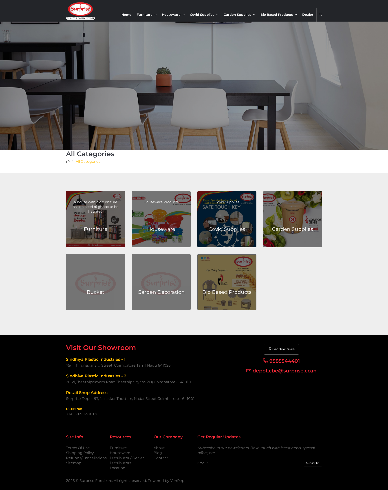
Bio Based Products (277, 15)
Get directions (283, 349)
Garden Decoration (161, 292)
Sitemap (73, 463)
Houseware (171, 15)
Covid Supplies (202, 15)
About (159, 448)
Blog (158, 453)
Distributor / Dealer (127, 458)
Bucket (95, 292)
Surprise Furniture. (96, 481)
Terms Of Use (78, 448)
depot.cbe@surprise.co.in (285, 371)
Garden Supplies (238, 15)
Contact (161, 458)
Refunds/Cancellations (86, 458)
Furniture (145, 15)
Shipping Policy (80, 453)
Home (126, 15)
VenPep (177, 481)
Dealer (307, 15)
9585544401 (284, 361)
